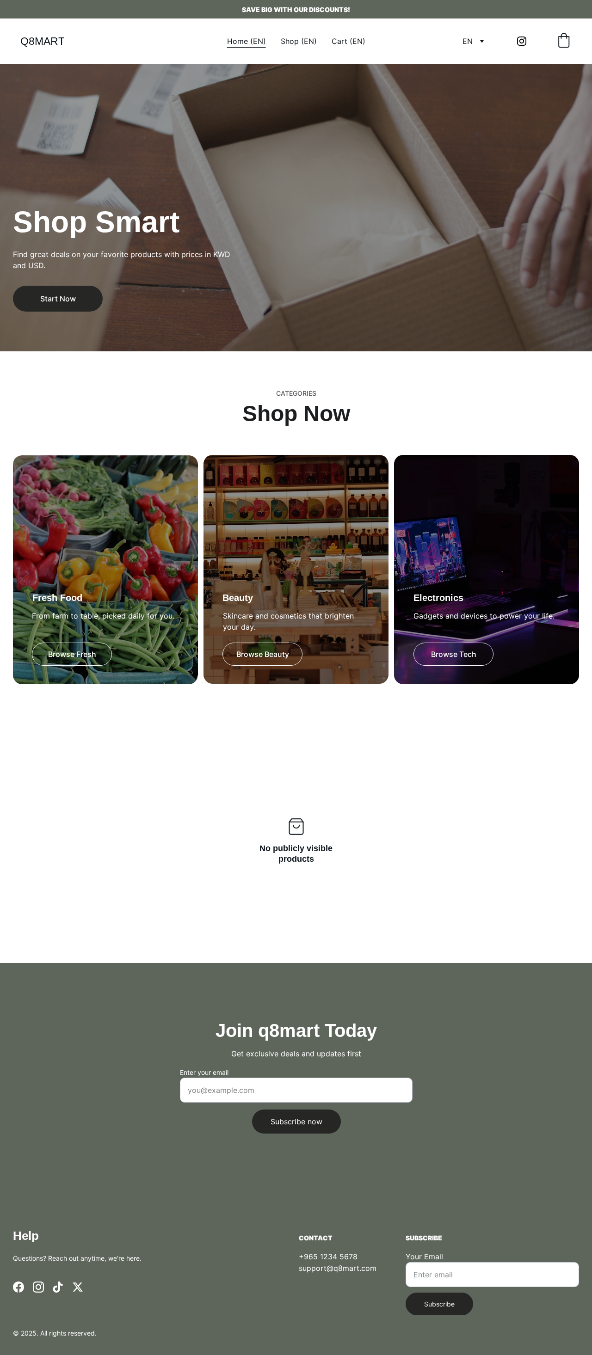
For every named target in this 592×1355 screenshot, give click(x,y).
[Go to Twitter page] (77, 1287)
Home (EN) (246, 41)
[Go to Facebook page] (18, 1287)
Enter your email (204, 1072)
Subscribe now (296, 1121)
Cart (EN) (348, 41)
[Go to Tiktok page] (57, 1287)
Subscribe (439, 1304)
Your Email (424, 1256)
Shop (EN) (299, 41)
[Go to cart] (564, 41)
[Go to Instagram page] (521, 41)
